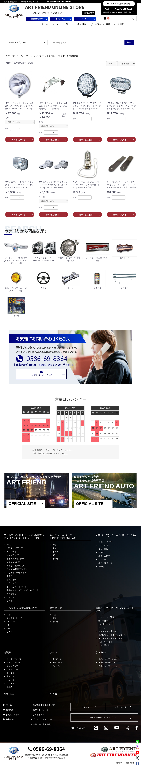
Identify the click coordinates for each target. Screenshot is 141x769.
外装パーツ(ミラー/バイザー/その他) (116, 535)
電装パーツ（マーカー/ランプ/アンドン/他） (34, 56)
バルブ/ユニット (105, 642)
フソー (55, 548)
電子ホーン (57, 662)
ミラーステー (12, 583)
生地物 (9, 687)
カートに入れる (18, 140)
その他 (9, 601)
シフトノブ (11, 683)
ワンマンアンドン (14, 659)
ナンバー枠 (11, 552)
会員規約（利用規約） (42, 724)
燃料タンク (56, 608)
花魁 (8, 614)
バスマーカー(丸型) (106, 617)
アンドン (102, 628)
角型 (54, 618)
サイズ (42, 197)
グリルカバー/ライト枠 (16, 573)
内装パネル (11, 676)
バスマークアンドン (15, 548)
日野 (54, 545)
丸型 (54, 614)
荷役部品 (9, 694)
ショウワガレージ (14, 618)
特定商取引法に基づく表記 (44, 705)
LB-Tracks (11, 621)
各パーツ (56, 666)
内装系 (7, 652)
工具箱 (101, 552)
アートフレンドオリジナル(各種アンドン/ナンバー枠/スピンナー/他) (24, 536)
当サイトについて (40, 710)
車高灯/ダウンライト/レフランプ (112, 635)
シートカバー (12, 669)
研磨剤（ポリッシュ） (108, 659)
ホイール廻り (104, 556)
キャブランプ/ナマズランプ (110, 638)
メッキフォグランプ (15, 566)
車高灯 (9, 576)
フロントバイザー (106, 542)
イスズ (55, 552)
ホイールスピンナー (15, 559)
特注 (8, 545)
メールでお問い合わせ (120, 3)
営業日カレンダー (126, 24)
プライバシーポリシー (42, 719)
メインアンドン (13, 555)
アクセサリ (11, 594)
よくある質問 (38, 715)
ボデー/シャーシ (105, 563)
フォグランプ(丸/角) (68, 56)
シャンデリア (12, 666)
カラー (8, 118)
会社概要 (81, 24)
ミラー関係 (103, 549)
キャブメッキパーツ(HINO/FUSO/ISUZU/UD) (63, 536)
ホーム (44, 24)
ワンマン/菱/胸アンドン (17, 569)
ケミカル (10, 597)
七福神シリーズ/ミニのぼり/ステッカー (23, 590)
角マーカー (103, 621)
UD (53, 555)
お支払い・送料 (102, 24)
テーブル (10, 673)
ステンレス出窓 (13, 562)
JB (8, 625)
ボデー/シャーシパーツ (16, 587)
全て (8, 56)
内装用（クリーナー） (108, 666)
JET (8, 628)
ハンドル (10, 680)
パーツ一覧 (62, 24)
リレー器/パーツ (105, 645)
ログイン (85, 707)
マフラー (102, 559)
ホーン (53, 652)
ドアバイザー (12, 580)
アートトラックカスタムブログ (102, 717)
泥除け (101, 566)
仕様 (41, 122)
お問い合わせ (120, 707)
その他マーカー (105, 624)
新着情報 (10, 719)
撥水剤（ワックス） (107, 662)
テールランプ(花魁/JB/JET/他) (20, 608)
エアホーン (57, 659)
